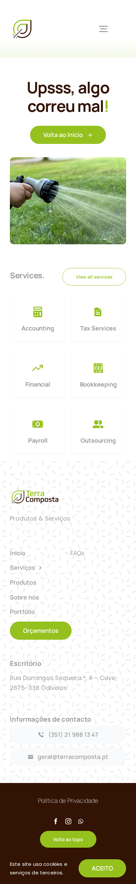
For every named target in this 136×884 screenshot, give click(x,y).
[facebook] (56, 821)
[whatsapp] (80, 821)
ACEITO (102, 868)
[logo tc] (22, 19)
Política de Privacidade (68, 800)
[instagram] (68, 821)
